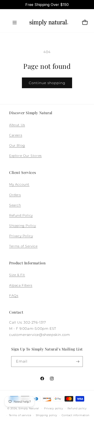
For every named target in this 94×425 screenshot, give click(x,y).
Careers (15, 135)
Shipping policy (46, 415)
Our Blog (17, 145)
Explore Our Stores (25, 156)
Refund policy (77, 408)
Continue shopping (47, 83)
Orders (15, 195)
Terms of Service (23, 246)
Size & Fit (17, 275)
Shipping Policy (22, 226)
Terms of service (20, 415)
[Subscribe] (78, 361)
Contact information (75, 415)
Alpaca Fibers (20, 285)
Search (15, 205)
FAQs (13, 296)
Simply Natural (28, 408)
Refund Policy (21, 215)
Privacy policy (53, 408)
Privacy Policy (21, 236)
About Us (17, 125)
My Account (19, 184)
